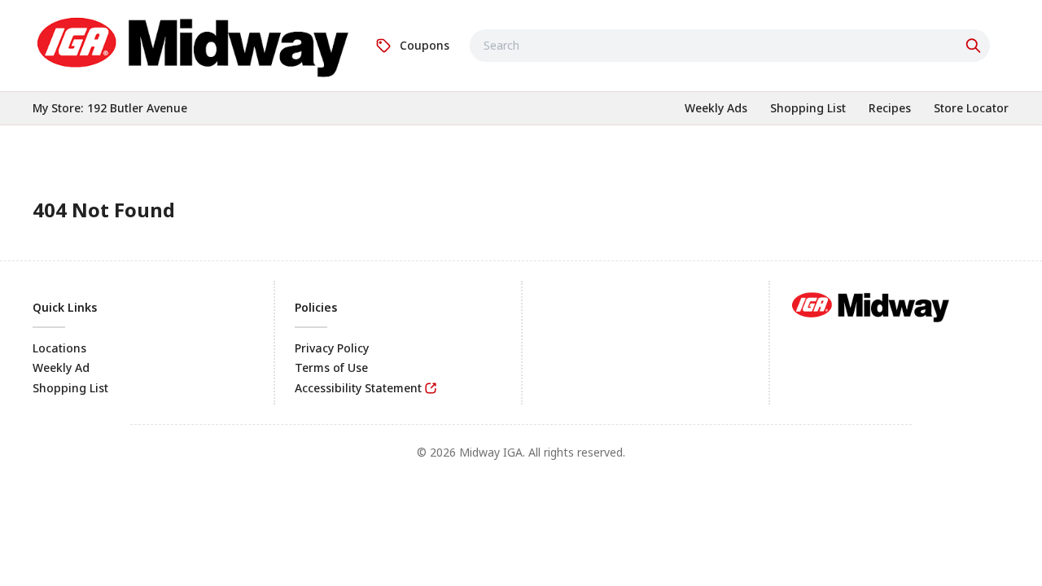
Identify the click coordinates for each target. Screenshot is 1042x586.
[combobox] (730, 45)
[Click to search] (975, 45)
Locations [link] (59, 348)
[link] (194, 43)
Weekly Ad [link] (61, 367)
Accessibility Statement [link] (358, 388)
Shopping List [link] (70, 388)
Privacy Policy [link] (332, 348)
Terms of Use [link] (331, 367)
